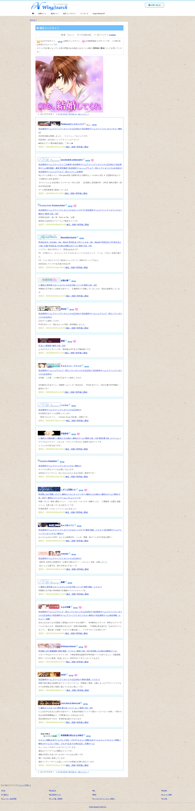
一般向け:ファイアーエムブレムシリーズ (63, 498)
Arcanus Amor (58, 205)
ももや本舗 (65, 607)
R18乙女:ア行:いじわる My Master (84, 242)
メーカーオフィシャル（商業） (104, 799)
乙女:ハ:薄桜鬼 (45, 346)
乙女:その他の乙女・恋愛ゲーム (81, 744)
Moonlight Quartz (68, 237)
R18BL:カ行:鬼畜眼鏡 (48, 651)
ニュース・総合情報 (9, 799)
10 (73, 114)
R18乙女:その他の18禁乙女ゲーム (63, 246)
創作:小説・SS (51, 214)
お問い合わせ (156, 5)
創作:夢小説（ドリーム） (109, 438)
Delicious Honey (68, 646)
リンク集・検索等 (56, 799)
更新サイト (55, 13)
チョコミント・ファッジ (71, 366)
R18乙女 (53, 790)
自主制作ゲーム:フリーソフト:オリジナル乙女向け (60, 129)
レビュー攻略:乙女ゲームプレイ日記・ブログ (57, 740)
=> (76, 114)
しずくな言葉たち (68, 489)
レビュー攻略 (167, 795)
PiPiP (63, 675)
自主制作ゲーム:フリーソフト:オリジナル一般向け (60, 466)
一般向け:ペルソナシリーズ (71, 494)
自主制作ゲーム (55, 795)
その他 (164, 799)
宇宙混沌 (64, 433)
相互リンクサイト (69, 13)
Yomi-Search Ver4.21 (97, 807)
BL (94, 790)
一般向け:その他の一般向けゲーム (70, 438)
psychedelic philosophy (71, 160)
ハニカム (64, 405)
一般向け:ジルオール (47, 708)
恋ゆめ (63, 309)
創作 (94, 795)
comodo (64, 554)
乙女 (3, 790)
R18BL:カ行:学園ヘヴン (49, 494)
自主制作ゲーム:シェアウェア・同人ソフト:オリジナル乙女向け (95, 168)
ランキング (84, 13)
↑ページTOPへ (24, 785)
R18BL (164, 790)
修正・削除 (70, 147)
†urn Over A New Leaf (70, 703)
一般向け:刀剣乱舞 (46, 438)
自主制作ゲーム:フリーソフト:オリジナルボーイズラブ (61, 210)
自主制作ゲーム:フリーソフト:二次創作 (55, 164)
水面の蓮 (64, 280)
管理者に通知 (82, 147)
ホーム (32, 20)
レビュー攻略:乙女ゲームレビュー (92, 740)
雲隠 (63, 341)
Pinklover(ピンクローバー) (72, 124)
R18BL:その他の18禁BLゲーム (103, 651)
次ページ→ (83, 114)
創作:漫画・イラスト (94, 530)
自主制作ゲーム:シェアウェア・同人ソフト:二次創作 (60, 172)
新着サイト (42, 13)
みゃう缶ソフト (67, 525)
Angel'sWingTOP (99, 13)
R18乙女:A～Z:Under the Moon (53, 242)
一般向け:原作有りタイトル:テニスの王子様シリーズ (60, 285)
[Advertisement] (148, 32)
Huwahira (52, 461)
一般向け (5, 795)
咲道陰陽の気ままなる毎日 (72, 735)
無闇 (63, 582)
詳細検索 (112, 35)
